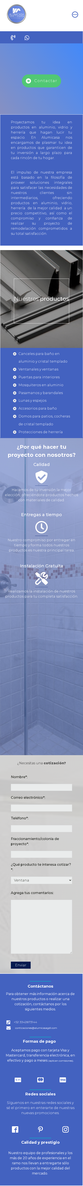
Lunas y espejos (32, 401)
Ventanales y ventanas (38, 369)
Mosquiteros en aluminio (41, 385)
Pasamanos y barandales (41, 393)
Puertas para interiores (39, 377)
